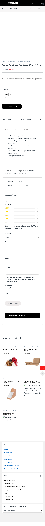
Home (4, 9)
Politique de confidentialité (13, 490)
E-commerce (28, 347)
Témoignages (8, 499)
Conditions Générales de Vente (14, 486)
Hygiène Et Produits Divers (13, 469)
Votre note (8, 233)
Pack (5, 90)
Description (6, 119)
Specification (25, 119)
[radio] (6, 94)
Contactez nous (9, 483)
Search (33, 3)
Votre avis (8, 242)
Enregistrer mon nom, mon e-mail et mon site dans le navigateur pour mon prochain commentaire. (23, 279)
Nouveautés (14, 9)
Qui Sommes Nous (10, 480)
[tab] (6, 120)
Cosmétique (14, 347)
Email (7, 268)
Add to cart (12, 106)
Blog (5, 493)
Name (7, 258)
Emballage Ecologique (23, 61)
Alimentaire (13, 61)
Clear (6, 98)
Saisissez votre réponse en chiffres (10, 287)
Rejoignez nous (9, 496)
